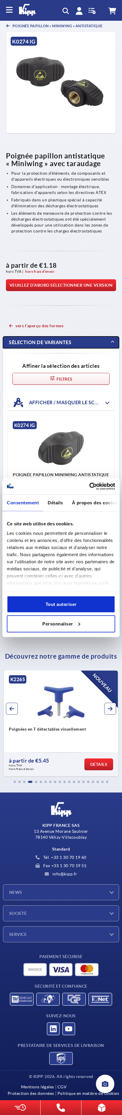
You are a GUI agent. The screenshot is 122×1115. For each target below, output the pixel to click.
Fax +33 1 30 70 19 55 (64, 865)
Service (18, 934)
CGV (62, 1087)
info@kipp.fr (64, 874)
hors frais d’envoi (39, 271)
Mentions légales (37, 1087)
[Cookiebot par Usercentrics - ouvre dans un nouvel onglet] (89, 486)
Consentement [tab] (23, 502)
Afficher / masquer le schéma (68, 402)
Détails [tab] (55, 502)
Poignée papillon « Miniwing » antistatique (57, 26)
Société (18, 913)
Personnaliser (57, 623)
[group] (61, 723)
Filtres (63, 379)
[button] (15, 782)
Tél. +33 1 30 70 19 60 (64, 857)
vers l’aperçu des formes (39, 325)
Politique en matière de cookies (88, 1093)
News (15, 892)
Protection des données (31, 1093)
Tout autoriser (61, 604)
